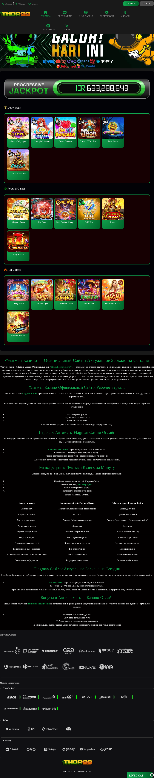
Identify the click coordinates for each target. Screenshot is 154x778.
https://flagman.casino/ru (62, 367)
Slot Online (65, 16)
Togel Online (48, 29)
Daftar (131, 3)
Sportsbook (107, 16)
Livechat (34, 4)
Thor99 (71, 771)
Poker (67, 29)
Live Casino (86, 16)
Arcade (125, 16)
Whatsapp (8, 4)
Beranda (46, 16)
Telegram (21, 4)
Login (146, 3)
